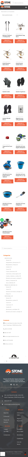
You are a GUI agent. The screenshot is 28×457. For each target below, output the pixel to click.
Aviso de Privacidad (8, 340)
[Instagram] (2, 226)
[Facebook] (2, 223)
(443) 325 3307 (7, 332)
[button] (26, 7)
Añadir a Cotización (7, 41)
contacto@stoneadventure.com (11, 336)
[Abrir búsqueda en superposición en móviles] (20, 2)
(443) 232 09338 (8, 329)
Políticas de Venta (8, 344)
